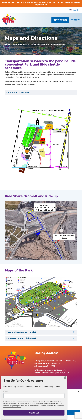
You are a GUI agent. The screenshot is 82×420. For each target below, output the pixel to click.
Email (5, 391)
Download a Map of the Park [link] (21, 338)
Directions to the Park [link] (17, 92)
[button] (79, 392)
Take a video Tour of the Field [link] (21, 332)
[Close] (65, 377)
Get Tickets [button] (60, 20)
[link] (75, 10)
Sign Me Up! (34, 413)
